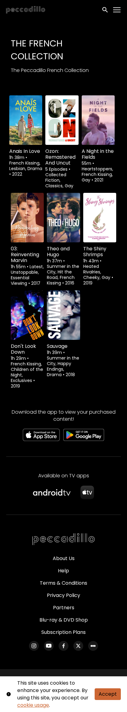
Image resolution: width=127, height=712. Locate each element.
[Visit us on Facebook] (63, 646)
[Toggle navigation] (117, 10)
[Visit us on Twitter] (78, 646)
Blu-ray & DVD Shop (63, 619)
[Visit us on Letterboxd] (93, 646)
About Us (64, 558)
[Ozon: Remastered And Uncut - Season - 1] (61, 120)
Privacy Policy (63, 595)
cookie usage (33, 705)
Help (63, 570)
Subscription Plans (63, 632)
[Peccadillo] (63, 539)
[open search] (105, 10)
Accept (108, 694)
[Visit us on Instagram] (34, 646)
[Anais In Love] (25, 120)
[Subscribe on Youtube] (49, 646)
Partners (63, 607)
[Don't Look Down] (27, 315)
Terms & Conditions (63, 583)
